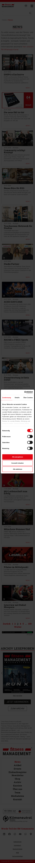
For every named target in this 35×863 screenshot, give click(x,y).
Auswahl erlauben (17, 463)
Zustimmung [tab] (6, 397)
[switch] (30, 436)
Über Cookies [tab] (28, 397)
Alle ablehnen (17, 469)
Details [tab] (17, 397)
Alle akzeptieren (17, 457)
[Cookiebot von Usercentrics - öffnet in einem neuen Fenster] (25, 392)
